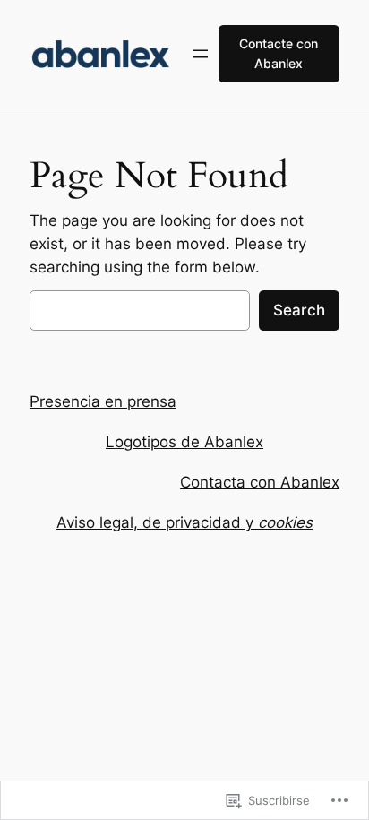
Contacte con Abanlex (278, 53)
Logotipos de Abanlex (184, 442)
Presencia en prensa (103, 401)
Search (299, 310)
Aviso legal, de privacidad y (184, 522)
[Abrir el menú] (200, 54)
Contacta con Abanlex (259, 482)
